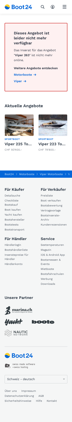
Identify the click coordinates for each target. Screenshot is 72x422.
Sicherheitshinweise (18, 400)
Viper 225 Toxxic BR (23, 144)
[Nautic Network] (16, 333)
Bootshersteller (15, 219)
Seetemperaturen (52, 244)
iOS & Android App (53, 254)
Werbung (46, 278)
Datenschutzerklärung (19, 395)
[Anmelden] (53, 6)
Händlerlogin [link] (13, 244)
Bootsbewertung (51, 205)
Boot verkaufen (51, 200)
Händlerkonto (13, 263)
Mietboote (47, 268)
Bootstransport (14, 229)
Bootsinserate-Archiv (50, 217)
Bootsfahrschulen (52, 273)
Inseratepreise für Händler (16, 257)
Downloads (48, 283)
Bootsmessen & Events (51, 261)
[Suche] (43, 6)
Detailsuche (12, 195)
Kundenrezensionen (54, 224)
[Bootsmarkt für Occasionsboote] (18, 7)
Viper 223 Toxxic (54, 144)
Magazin (46, 249)
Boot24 (9, 174)
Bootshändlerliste (16, 249)
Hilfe (39, 400)
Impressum (28, 390)
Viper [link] (18, 81)
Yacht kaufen (13, 214)
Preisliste (47, 195)
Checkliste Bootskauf (11, 202)
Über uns (11, 390)
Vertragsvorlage (51, 210)
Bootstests (11, 224)
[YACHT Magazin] (14, 322)
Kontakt (52, 400)
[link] (19, 133)
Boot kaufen (13, 209)
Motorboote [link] (23, 74)
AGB (41, 395)
